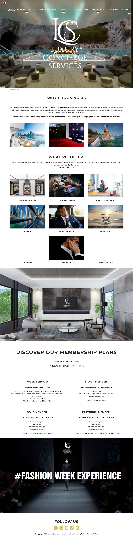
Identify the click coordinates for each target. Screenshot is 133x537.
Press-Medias (112, 9)
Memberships (65, 9)
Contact (125, 9)
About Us (21, 9)
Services (32, 9)
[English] (2, 3)
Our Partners (98, 9)
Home (11, 9)
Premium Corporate (47, 9)
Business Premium (81, 9)
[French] (5, 3)
